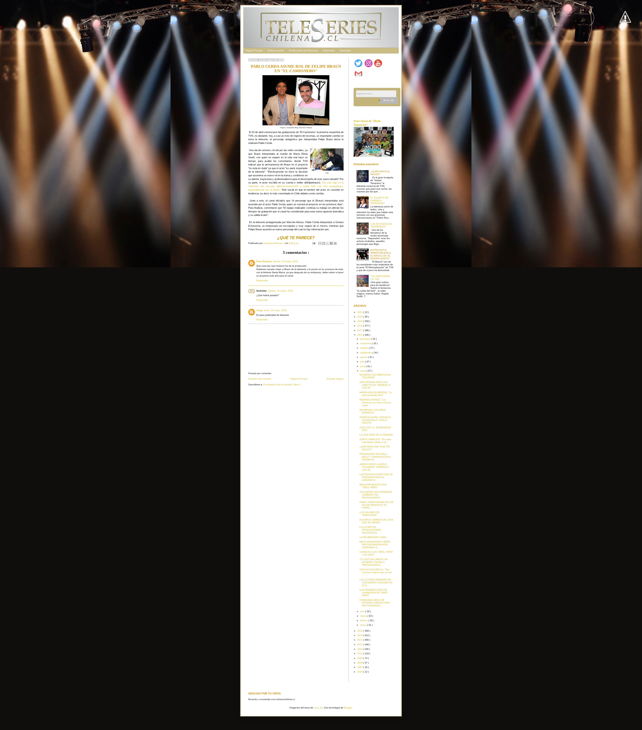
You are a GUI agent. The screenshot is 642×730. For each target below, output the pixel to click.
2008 (360, 662)
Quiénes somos (276, 50)
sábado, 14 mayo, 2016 (280, 290)
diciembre (365, 339)
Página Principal (254, 50)
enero (363, 625)
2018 (360, 325)
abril (362, 611)
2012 (360, 644)
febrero (364, 620)
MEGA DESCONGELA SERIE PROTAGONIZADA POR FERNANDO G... (374, 544)
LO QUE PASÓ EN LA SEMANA (376, 434)
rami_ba (318, 707)
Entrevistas (329, 50)
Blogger (348, 707)
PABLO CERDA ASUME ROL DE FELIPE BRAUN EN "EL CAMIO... (376, 505)
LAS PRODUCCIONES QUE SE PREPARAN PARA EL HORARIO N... (376, 477)
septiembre (366, 352)
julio (362, 361)
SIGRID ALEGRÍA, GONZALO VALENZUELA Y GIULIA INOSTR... (375, 420)
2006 (360, 671)
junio (363, 366)
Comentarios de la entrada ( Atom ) (282, 384)
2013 (360, 639)
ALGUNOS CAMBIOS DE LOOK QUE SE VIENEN (376, 521)
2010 (360, 653)
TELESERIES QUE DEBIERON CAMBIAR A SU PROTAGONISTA (375, 495)
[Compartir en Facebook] (331, 243)
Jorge (259, 310)
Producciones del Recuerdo (303, 50)
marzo (363, 616)
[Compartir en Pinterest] (335, 243)
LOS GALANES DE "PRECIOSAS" (369, 513)
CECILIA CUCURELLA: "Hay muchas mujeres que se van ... (375, 572)
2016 (360, 335)
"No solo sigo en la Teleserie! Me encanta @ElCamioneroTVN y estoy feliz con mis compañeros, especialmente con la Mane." (296, 186)
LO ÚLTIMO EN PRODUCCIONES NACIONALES (370, 530)
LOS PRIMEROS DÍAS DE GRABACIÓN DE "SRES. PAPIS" (373, 592)
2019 (360, 321)
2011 (360, 649)
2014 (360, 635)
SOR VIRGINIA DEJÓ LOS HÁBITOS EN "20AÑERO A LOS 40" (374, 385)
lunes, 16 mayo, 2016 (275, 310)
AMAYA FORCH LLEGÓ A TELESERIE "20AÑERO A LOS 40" (374, 467)
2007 (360, 667)
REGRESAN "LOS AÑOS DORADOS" (372, 411)
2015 (360, 630)
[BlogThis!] (323, 243)
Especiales (345, 50)
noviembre (366, 343)
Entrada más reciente (259, 378)
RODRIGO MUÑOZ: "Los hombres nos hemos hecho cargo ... (375, 402)
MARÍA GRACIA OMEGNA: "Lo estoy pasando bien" (375, 393)
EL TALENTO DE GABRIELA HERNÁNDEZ (379, 200)
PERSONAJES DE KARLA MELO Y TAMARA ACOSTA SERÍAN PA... (375, 457)
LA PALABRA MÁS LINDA (372, 537)
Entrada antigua (335, 378)
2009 (360, 658)
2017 (360, 330)
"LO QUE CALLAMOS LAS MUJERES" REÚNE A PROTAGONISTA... (373, 562)
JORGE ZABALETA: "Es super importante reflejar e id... (375, 440)
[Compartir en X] (327, 243)
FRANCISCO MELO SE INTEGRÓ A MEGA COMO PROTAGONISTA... (374, 603)
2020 (360, 316)
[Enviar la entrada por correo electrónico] (313, 243)
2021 (360, 312)
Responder (262, 280)
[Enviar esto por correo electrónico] (320, 243)
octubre (364, 348)
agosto (364, 357)
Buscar (389, 100)
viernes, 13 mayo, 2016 (285, 261)
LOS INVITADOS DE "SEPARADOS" (381, 225)
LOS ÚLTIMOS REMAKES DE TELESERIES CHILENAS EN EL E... (375, 582)
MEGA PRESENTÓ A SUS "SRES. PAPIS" (373, 486)
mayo (363, 370)
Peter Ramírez (264, 261)
